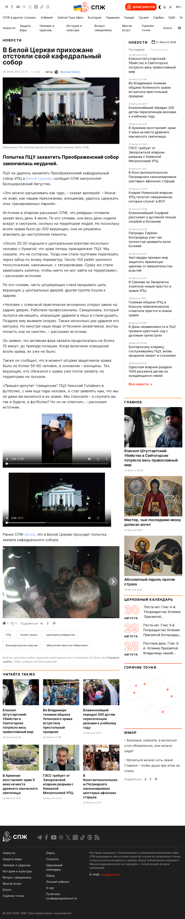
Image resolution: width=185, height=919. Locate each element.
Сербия (158, 17)
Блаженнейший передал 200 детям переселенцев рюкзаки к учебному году (99, 718)
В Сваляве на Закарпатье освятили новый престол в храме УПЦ (150, 286)
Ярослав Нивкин (70, 71)
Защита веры (12, 859)
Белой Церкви (38, 178)
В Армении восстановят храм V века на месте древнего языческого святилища (20, 784)
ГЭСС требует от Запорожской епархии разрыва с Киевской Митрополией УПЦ (58, 784)
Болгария (94, 17)
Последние (137, 49)
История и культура (17, 871)
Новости (9, 28)
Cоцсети (52, 859)
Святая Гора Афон (70, 17)
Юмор (130, 733)
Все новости (139, 384)
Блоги (168, 28)
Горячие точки (140, 667)
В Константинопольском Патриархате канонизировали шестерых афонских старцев (152, 177)
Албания (47, 17)
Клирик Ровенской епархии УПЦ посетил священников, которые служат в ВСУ (151, 197)
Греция (129, 17)
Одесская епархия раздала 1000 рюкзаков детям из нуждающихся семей (150, 371)
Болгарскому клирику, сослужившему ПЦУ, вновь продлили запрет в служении (152, 351)
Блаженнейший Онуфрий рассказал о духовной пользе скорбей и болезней (152, 217)
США (171, 17)
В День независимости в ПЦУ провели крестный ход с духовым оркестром (152, 331)
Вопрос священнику (17, 877)
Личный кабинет (58, 882)
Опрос (50, 853)
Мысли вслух (12, 883)
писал (29, 534)
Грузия (144, 17)
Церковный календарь (148, 599)
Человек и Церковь (17, 865)
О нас (50, 888)
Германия (113, 17)
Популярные (159, 49)
